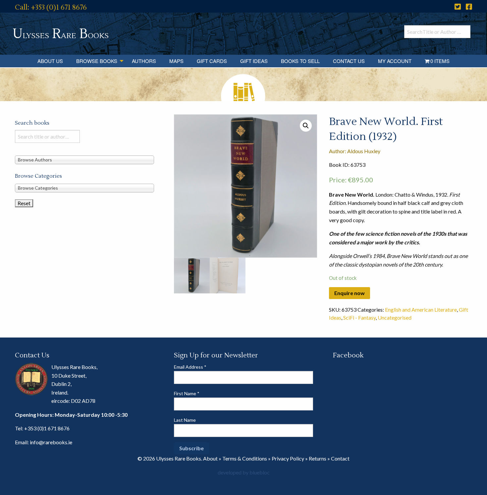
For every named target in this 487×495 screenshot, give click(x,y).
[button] (306, 126)
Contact (340, 458)
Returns (317, 458)
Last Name (185, 420)
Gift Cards (212, 60)
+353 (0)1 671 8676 (47, 428)
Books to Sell (300, 60)
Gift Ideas (254, 60)
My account (394, 60)
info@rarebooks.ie (51, 442)
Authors (144, 60)
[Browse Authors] (84, 159)
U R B (61, 34)
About (210, 458)
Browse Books (96, 60)
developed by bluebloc (244, 472)
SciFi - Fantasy (359, 317)
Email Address (190, 367)
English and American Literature (421, 309)
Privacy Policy (288, 458)
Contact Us (349, 60)
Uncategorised (394, 317)
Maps (176, 60)
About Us (50, 60)
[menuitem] (50, 61)
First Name (186, 393)
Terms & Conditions (244, 458)
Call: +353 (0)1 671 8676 (51, 7)
